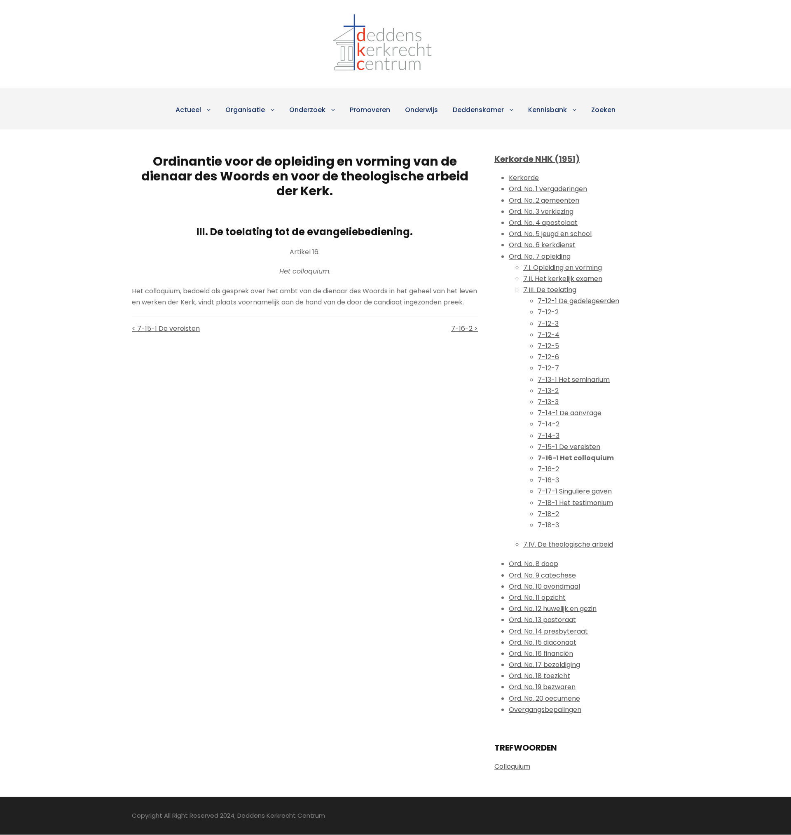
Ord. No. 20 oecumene (544, 698)
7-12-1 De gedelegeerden (578, 301)
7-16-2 (548, 469)
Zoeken (603, 110)
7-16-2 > (464, 328)
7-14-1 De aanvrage (569, 413)
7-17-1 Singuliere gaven (575, 491)
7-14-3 (548, 435)
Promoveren (370, 110)
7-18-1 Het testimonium (575, 503)
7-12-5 (548, 346)
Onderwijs (421, 110)
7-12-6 (548, 357)
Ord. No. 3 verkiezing (541, 211)
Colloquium (512, 766)
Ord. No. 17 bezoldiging (544, 664)
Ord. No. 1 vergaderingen (548, 189)
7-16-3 (548, 480)
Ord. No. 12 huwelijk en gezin (553, 608)
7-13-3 (548, 402)
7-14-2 (548, 424)
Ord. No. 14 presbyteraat (548, 631)
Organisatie (245, 110)
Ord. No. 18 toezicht (539, 676)
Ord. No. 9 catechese (542, 575)
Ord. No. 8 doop (533, 563)
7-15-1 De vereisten (569, 446)
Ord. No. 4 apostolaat (543, 222)
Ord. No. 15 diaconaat (542, 642)
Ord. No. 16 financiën (541, 653)
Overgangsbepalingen (545, 709)
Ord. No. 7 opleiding (540, 256)
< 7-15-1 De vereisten (166, 328)
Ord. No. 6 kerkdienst (542, 245)
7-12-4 (548, 334)
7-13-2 (548, 390)
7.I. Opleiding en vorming (562, 267)
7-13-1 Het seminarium (574, 379)
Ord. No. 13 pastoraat (542, 619)
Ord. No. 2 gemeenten (544, 200)
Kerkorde (524, 177)
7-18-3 (548, 525)
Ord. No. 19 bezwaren (542, 687)
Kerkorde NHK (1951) (537, 159)
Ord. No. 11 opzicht (537, 597)
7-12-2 (548, 312)
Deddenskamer (478, 110)
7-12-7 (548, 368)
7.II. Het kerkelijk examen (562, 278)
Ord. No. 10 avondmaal (544, 586)
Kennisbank (547, 110)
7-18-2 (548, 514)
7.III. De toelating (549, 290)
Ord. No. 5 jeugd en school (550, 234)
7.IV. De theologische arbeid (568, 544)
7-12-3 (548, 323)
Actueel (188, 110)
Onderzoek (307, 110)
